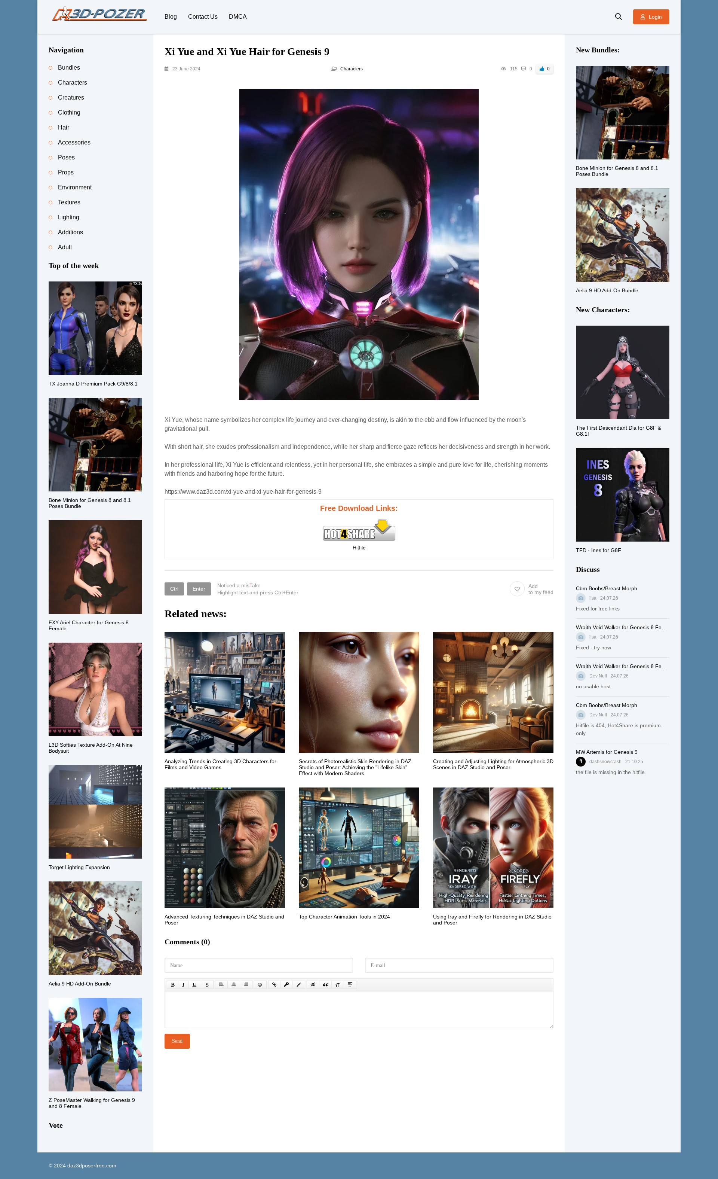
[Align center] (233, 985)
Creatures (71, 97)
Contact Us (203, 16)
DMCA (238, 16)
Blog (171, 16)
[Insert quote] (325, 985)
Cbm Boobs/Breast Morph (606, 588)
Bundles (69, 67)
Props (66, 172)
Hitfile (359, 548)
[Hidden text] (313, 985)
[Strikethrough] (207, 985)
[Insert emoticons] (260, 985)
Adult (65, 247)
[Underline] (194, 985)
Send (177, 1041)
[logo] (101, 17)
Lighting (68, 217)
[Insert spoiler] (350, 985)
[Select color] (298, 985)
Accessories (74, 142)
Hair (63, 127)
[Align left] (221, 985)
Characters (351, 68)
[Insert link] (274, 985)
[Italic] (183, 985)
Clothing (69, 112)
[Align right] (246, 985)
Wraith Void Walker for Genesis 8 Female (622, 627)
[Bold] (172, 985)
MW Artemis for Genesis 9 (607, 752)
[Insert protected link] (286, 985)
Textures (69, 202)
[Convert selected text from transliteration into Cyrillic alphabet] (337, 985)
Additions (70, 232)
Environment (75, 187)
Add (540, 589)
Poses (66, 157)
